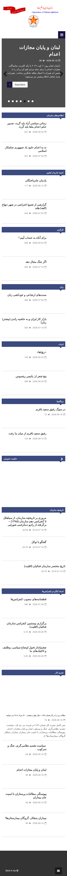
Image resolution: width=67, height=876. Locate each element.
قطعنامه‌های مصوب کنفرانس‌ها (28, 599)
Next (60, 72)
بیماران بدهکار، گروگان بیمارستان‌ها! (25, 818)
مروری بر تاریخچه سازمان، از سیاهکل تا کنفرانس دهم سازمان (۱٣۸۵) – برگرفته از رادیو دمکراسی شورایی (24, 521)
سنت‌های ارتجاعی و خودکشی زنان (26, 295)
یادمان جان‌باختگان (35, 180)
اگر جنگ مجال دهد (36, 262)
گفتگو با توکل (38, 542)
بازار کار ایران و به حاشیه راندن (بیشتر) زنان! (24, 320)
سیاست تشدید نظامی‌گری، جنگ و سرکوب (27, 747)
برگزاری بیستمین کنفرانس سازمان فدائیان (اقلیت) (26, 625)
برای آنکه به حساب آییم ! (32, 238)
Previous (6, 72)
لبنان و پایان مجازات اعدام (39, 50)
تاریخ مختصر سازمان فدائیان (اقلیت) (44, 566)
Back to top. (10, 870)
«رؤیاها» (41, 352)
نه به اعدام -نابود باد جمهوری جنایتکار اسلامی (25, 149)
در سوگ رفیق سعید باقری (50, 409)
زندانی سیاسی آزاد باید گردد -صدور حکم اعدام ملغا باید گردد (26, 125)
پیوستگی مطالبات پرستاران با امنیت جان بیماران (25, 795)
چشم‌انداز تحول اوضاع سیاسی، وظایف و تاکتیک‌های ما (24, 649)
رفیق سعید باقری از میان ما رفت (27, 433)
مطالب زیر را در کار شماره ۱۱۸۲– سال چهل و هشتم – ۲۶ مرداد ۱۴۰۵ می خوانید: (35, 715)
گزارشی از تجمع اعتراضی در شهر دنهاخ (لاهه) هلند (24, 206)
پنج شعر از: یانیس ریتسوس (31, 376)
